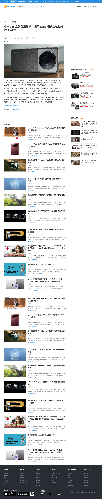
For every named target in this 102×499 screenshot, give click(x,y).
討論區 (5, 482)
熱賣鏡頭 (70, 480)
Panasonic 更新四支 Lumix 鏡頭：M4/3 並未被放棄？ (89, 146)
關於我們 (86, 473)
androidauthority (15, 109)
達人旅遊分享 (55, 482)
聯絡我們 (86, 475)
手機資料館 (23, 478)
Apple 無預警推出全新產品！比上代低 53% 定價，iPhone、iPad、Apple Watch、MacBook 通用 (46, 280)
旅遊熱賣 (54, 475)
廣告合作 (86, 478)
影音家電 (38, 482)
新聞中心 (6, 22)
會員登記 (86, 480)
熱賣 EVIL (70, 485)
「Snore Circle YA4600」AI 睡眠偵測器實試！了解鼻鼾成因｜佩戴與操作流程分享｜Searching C (89, 124)
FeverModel (7, 478)
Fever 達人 (7, 475)
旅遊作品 (54, 480)
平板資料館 (23, 480)
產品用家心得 (23, 482)
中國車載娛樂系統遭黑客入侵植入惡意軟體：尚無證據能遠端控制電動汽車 (89, 132)
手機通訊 (38, 478)
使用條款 (86, 482)
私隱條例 (86, 485)
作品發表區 (7, 480)
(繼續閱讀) (33, 139)
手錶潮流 (38, 485)
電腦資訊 (38, 480)
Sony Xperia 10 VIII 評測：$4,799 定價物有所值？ (88, 138)
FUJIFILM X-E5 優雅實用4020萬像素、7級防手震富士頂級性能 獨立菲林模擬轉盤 (86, 84)
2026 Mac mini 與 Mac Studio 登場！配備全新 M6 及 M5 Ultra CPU (89, 162)
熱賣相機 (70, 478)
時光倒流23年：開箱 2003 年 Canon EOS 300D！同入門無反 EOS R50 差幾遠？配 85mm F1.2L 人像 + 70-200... (46, 248)
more (90, 70)
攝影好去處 (56, 473)
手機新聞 (32, 38)
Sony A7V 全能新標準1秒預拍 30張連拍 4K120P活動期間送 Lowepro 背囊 (86, 75)
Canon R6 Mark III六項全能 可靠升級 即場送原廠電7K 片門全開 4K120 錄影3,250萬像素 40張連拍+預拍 (87, 95)
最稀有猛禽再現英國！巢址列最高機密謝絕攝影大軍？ (89, 154)
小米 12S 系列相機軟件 (11, 106)
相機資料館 (23, 473)
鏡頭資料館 (23, 475)
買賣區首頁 (39, 473)
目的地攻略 (54, 478)
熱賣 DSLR (70, 482)
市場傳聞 (27, 38)
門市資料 (70, 473)
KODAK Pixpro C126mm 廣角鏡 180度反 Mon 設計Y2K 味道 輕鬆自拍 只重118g (87, 104)
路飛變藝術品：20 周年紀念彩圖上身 (41, 264)
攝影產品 (38, 475)
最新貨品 (70, 475)
